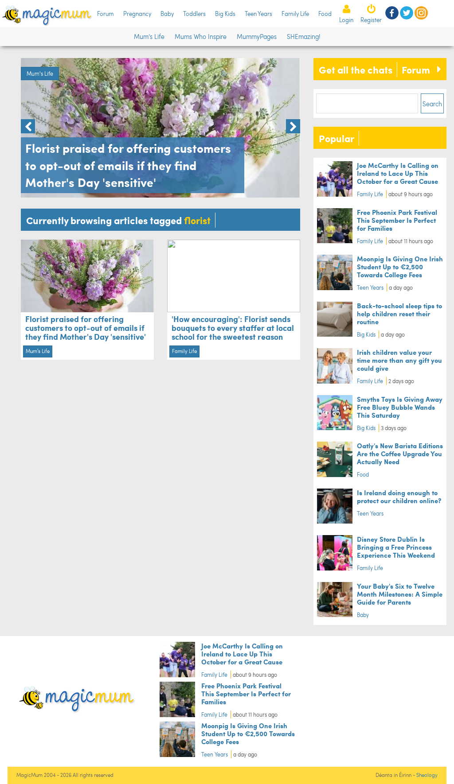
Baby (167, 13)
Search (432, 103)
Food (325, 13)
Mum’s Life (149, 36)
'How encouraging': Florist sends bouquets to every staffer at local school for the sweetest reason (233, 327)
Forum (105, 13)
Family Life (295, 13)
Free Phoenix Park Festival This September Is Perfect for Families (397, 220)
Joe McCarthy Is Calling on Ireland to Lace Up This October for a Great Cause (397, 173)
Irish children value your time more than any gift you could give (399, 360)
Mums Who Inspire (201, 36)
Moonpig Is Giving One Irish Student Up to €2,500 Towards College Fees (400, 266)
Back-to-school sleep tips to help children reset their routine (399, 313)
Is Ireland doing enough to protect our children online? (399, 496)
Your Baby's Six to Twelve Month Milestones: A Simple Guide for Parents (399, 593)
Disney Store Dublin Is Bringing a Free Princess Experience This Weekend (396, 546)
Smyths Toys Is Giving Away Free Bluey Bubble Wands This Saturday (399, 406)
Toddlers (194, 13)
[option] (160, 128)
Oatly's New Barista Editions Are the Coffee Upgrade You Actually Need (400, 453)
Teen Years (258, 13)
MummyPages (257, 36)
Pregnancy (137, 13)
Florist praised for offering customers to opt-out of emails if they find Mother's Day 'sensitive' (85, 327)
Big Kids (225, 13)
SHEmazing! (303, 36)
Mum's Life (40, 74)
